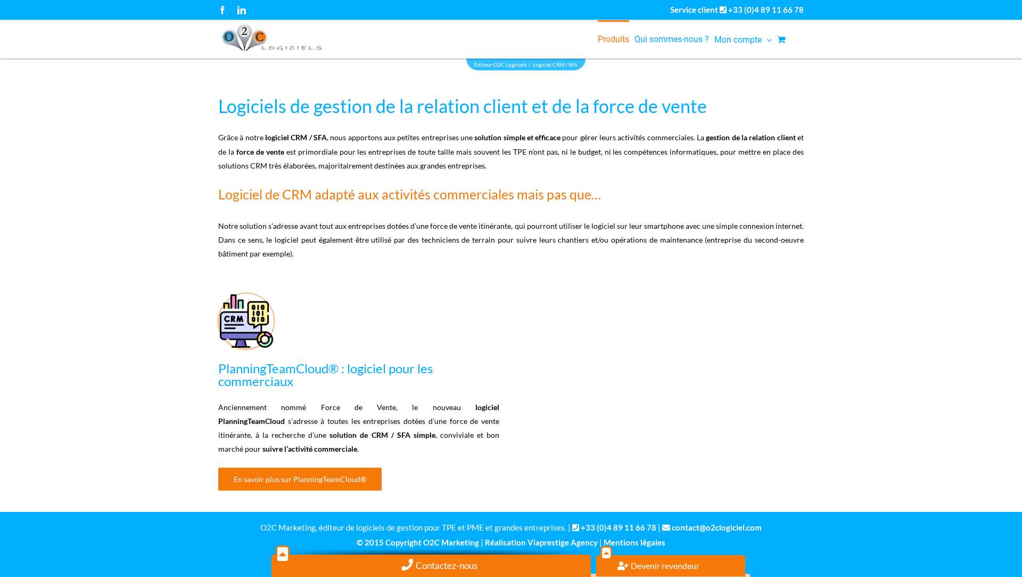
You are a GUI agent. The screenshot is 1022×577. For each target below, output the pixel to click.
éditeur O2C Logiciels (500, 64)
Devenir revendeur (665, 565)
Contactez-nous (446, 565)
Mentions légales (634, 542)
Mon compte (738, 40)
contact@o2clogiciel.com (717, 527)
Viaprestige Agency (563, 542)
